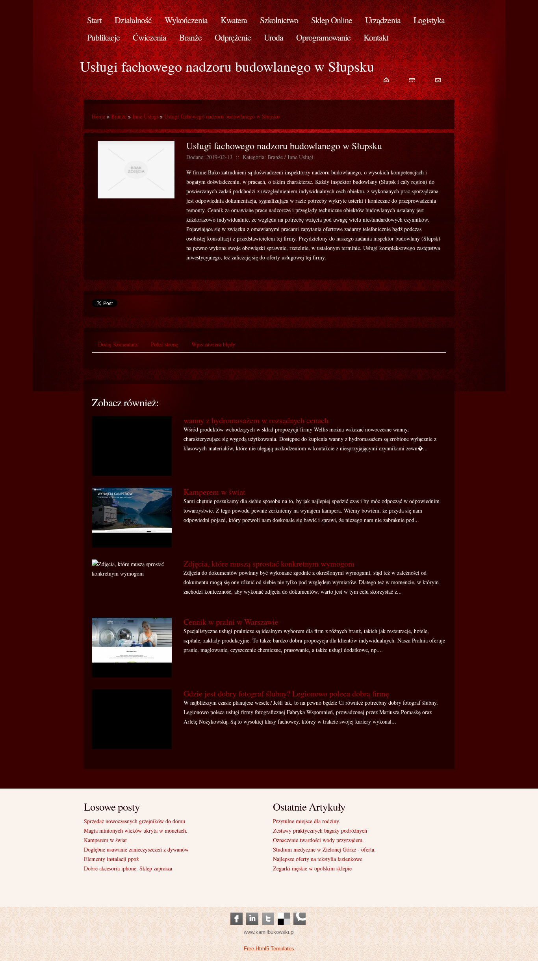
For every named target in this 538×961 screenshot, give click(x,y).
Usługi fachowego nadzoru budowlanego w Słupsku (222, 116)
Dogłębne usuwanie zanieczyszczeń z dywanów (136, 849)
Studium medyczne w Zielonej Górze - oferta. (324, 849)
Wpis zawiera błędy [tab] (213, 344)
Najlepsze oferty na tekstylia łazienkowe (317, 859)
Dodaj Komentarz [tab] (117, 344)
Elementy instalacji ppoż (111, 859)
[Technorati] (299, 911)
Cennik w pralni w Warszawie (231, 622)
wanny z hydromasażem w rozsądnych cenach (256, 420)
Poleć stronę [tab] (164, 344)
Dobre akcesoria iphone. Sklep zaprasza (128, 868)
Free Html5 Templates (269, 949)
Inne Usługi (145, 116)
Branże (118, 116)
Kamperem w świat (214, 492)
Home (98, 116)
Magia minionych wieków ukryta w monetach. (135, 830)
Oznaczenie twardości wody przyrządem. (318, 840)
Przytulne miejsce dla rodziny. (306, 821)
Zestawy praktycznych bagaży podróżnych (320, 830)
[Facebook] (236, 911)
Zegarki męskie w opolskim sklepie (312, 868)
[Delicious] (284, 911)
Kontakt (376, 37)
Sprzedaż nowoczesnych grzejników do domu (134, 821)
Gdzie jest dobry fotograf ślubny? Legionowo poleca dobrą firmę (286, 693)
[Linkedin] (252, 911)
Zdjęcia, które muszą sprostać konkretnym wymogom (269, 563)
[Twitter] (268, 911)
